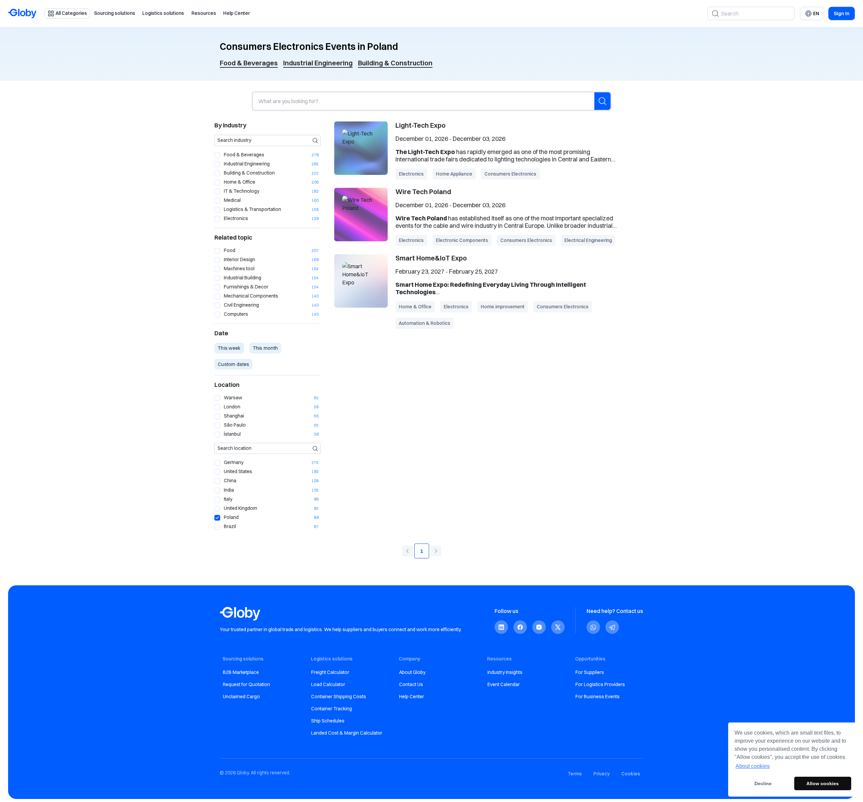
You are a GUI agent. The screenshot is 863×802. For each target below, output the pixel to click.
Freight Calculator (330, 672)
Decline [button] (763, 783)
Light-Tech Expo (420, 125)
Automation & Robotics (424, 323)
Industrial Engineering (318, 63)
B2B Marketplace (241, 672)
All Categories (71, 13)
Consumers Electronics (510, 174)
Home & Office (415, 307)
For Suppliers (589, 672)
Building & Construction (395, 63)
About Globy (412, 672)
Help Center (236, 13)
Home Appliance (454, 174)
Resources (203, 13)
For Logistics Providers (600, 684)
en (816, 13)
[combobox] (267, 140)
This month (265, 348)
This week (229, 348)
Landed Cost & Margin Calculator (346, 733)
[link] (501, 627)
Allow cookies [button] (822, 783)
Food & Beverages (249, 63)
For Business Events (597, 696)
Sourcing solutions (114, 13)
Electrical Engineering (588, 240)
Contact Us (411, 684)
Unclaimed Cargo (241, 696)
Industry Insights (505, 672)
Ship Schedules (328, 721)
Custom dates (233, 364)
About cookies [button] (753, 766)
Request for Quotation (246, 684)
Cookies (630, 774)
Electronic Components (462, 240)
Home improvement (503, 307)
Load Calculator (328, 684)
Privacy (601, 774)
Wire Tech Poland (423, 191)
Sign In (842, 13)
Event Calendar (503, 684)
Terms (575, 774)
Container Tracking (331, 709)
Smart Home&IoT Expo (431, 258)
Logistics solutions (163, 13)
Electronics (411, 174)
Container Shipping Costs (338, 696)
